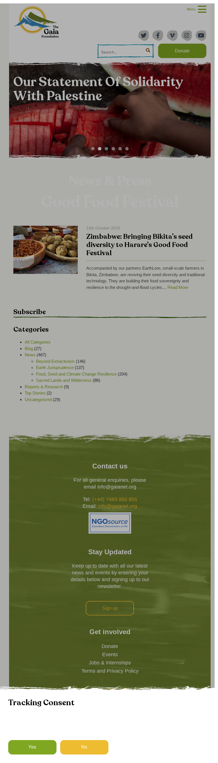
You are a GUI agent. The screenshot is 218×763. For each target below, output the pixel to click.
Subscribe (29, 312)
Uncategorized (38, 399)
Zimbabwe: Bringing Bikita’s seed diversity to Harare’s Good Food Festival (139, 245)
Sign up (110, 608)
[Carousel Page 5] (120, 148)
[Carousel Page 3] (106, 148)
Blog (29, 348)
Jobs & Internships (110, 663)
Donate (110, 646)
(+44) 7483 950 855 (114, 499)
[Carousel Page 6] (127, 148)
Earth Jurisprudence (55, 367)
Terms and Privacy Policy (110, 671)
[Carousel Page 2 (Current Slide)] (99, 148)
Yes (32, 747)
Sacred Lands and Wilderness (64, 380)
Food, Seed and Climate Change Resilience (76, 374)
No (84, 747)
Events (110, 654)
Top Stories (35, 393)
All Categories (38, 342)
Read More (177, 287)
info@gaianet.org (117, 506)
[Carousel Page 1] (93, 148)
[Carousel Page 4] (113, 148)
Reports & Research (44, 386)
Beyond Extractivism (55, 361)
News (30, 354)
